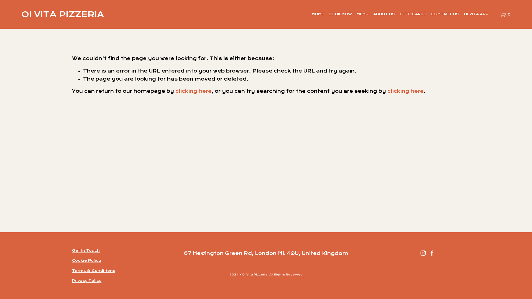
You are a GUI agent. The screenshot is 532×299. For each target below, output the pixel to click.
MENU (363, 14)
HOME (318, 14)
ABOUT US (384, 14)
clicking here (193, 91)
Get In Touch (86, 250)
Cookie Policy (86, 260)
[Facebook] (432, 253)
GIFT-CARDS (413, 14)
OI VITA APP (476, 14)
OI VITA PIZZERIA (62, 14)
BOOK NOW (340, 14)
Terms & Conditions (93, 271)
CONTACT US (445, 14)
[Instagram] (423, 253)
